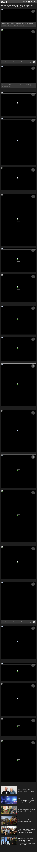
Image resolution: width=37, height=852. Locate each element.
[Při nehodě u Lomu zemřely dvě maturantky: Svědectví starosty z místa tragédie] (9, 800)
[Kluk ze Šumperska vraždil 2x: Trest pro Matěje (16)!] (9, 810)
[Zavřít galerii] (34, 2)
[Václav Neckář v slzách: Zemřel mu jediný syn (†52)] (9, 790)
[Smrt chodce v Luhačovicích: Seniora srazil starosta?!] (9, 820)
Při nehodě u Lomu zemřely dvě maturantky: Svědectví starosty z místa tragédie (26, 800)
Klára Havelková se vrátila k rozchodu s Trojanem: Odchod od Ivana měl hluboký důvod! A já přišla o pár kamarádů (26, 842)
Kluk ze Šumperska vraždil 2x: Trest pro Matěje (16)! (27, 810)
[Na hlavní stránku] (4, 2)
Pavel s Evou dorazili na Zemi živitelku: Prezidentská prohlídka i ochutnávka (26, 830)
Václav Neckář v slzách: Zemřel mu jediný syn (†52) (26, 790)
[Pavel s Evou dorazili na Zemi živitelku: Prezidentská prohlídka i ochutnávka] (9, 830)
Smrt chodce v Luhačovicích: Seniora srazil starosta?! (26, 820)
